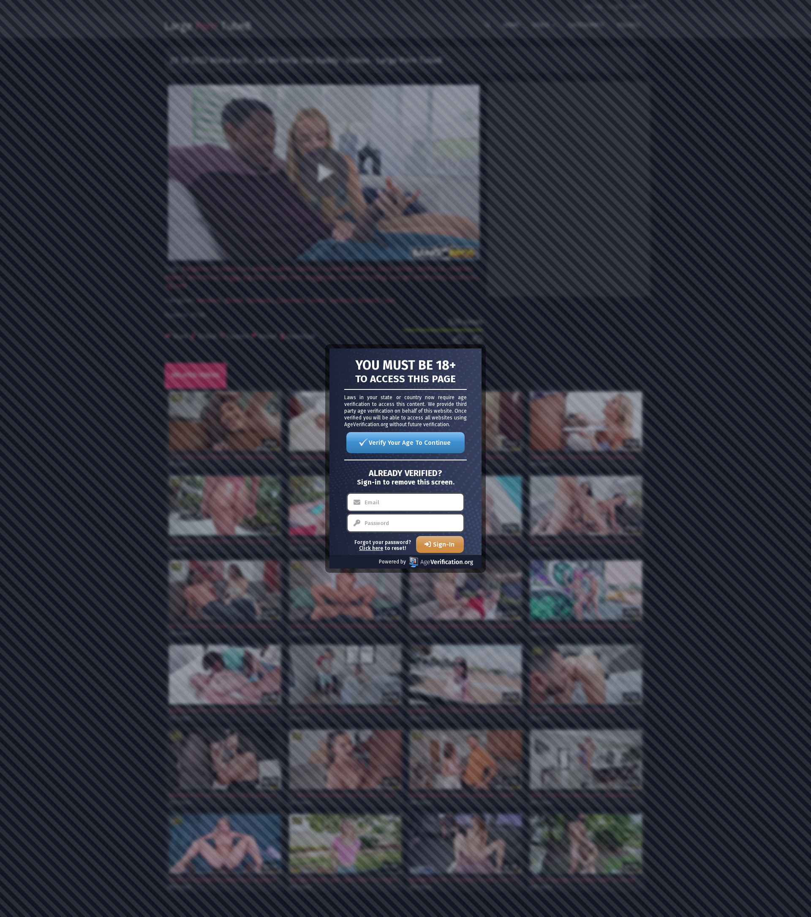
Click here (371, 548)
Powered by (392, 562)
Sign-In (443, 544)
